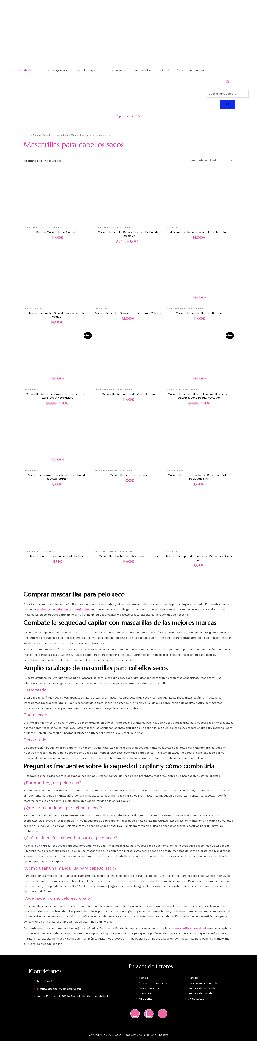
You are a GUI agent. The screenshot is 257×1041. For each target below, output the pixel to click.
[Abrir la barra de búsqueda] (227, 82)
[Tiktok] (162, 1013)
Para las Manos (114, 70)
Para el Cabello (21, 70)
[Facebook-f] (149, 1013)
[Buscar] (227, 104)
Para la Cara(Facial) (53, 70)
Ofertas (179, 70)
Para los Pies (142, 70)
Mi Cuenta (197, 70)
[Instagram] (135, 1013)
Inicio (27, 135)
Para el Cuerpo (86, 70)
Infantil (164, 70)
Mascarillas (61, 135)
